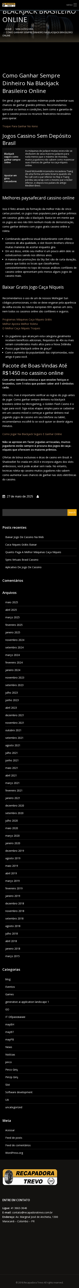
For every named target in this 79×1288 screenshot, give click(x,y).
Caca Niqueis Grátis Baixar (21, 544)
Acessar (10, 1130)
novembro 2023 (14, 677)
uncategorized (13, 1107)
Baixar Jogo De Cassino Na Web (24, 537)
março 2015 (12, 956)
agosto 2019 (12, 858)
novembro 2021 (14, 722)
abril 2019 (11, 873)
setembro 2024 (14, 647)
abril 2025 (11, 609)
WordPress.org (14, 1152)
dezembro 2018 (14, 903)
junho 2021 (12, 760)
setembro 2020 (14, 813)
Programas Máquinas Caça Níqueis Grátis (27, 319)
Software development (19, 1092)
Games (9, 994)
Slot (7, 1084)
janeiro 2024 (12, 670)
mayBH (9, 1024)
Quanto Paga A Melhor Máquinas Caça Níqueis (33, 552)
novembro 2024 (14, 640)
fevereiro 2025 (14, 625)
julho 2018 (11, 933)
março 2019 (12, 881)
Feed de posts (13, 1137)
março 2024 (12, 655)
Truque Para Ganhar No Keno (20, 126)
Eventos (10, 986)
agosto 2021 (12, 745)
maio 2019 (11, 865)
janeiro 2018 (12, 948)
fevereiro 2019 (14, 888)
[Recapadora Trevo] (39, 5)
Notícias (10, 1054)
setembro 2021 (14, 737)
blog (7, 979)
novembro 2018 (14, 911)
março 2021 (12, 783)
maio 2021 (11, 768)
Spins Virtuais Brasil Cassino (21, 559)
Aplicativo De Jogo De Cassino (23, 567)
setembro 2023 (14, 685)
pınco (8, 1062)
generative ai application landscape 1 (27, 1002)
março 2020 (12, 835)
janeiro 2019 (12, 896)
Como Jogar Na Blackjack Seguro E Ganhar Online (32, 434)
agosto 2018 (12, 926)
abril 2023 (11, 707)
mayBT (9, 1032)
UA (7, 1099)
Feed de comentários (18, 1145)
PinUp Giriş (11, 1077)
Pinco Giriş (11, 1069)
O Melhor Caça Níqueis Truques (21, 328)
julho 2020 (11, 820)
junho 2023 (12, 700)
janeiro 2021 (12, 798)
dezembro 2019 (14, 850)
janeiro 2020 (12, 843)
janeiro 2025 (12, 632)
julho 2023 (11, 692)
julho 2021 (11, 753)
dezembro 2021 (14, 715)
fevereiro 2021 (14, 790)
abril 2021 (11, 775)
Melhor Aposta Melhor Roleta (20, 324)
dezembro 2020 (14, 805)
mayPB (9, 1039)
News (8, 1047)
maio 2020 (11, 828)
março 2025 (12, 617)
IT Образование (15, 1017)
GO (7, 1009)
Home (8, 29)
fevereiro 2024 (14, 662)
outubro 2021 (13, 730)
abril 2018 (11, 941)
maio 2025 (11, 602)
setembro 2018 (14, 918)
